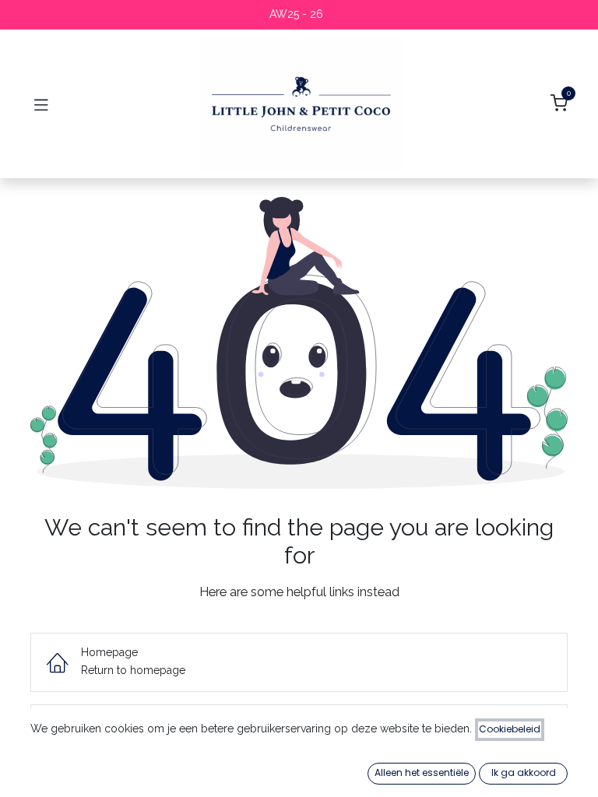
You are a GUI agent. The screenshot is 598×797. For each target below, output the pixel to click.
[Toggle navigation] (41, 104)
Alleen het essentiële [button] (422, 772)
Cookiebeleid (509, 729)
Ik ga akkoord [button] (523, 772)
